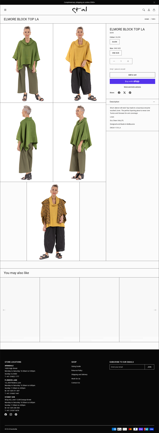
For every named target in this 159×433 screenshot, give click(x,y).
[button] (6, 10)
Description (114, 102)
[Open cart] (154, 9)
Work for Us (75, 379)
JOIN (149, 367)
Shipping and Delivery (79, 374)
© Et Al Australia (11, 429)
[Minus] (114, 61)
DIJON (114, 42)
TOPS (153, 19)
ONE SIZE (115, 53)
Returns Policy (76, 370)
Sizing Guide (76, 366)
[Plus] (128, 61)
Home (147, 19)
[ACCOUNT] (148, 9)
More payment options (132, 87)
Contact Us (75, 383)
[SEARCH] (143, 9)
